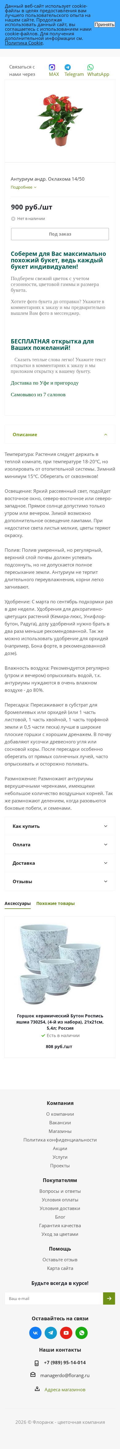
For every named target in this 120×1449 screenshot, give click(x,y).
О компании (60, 1114)
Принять (104, 24)
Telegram (74, 74)
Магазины (60, 1131)
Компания (60, 1103)
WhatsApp (98, 74)
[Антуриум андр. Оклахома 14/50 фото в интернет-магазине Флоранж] (60, 118)
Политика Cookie (24, 43)
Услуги (60, 1157)
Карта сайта (60, 1268)
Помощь (60, 1248)
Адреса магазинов (65, 1389)
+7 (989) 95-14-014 (65, 1362)
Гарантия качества (60, 1225)
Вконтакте (35, 1333)
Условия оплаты (60, 1199)
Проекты (60, 1165)
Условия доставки (60, 1208)
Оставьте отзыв (60, 1259)
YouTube (66, 1333)
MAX (54, 74)
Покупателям (60, 1180)
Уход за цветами (60, 1234)
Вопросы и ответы (60, 1191)
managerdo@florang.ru (65, 1375)
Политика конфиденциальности (60, 1140)
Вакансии (60, 1122)
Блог (60, 1217)
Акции (60, 1148)
